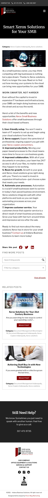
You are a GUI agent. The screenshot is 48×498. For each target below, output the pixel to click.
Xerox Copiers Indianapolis (20, 47)
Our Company (24, 460)
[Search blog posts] (24, 260)
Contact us (17, 233)
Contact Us (5, 3)
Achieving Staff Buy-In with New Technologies (24, 365)
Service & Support (24, 465)
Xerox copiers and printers (20, 145)
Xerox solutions (36, 47)
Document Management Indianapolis (22, 333)
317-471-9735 (18, 3)
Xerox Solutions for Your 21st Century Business (24, 313)
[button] (20, 247)
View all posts (40, 278)
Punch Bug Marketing (33, 496)
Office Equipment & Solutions (24, 463)
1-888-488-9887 (31, 3)
